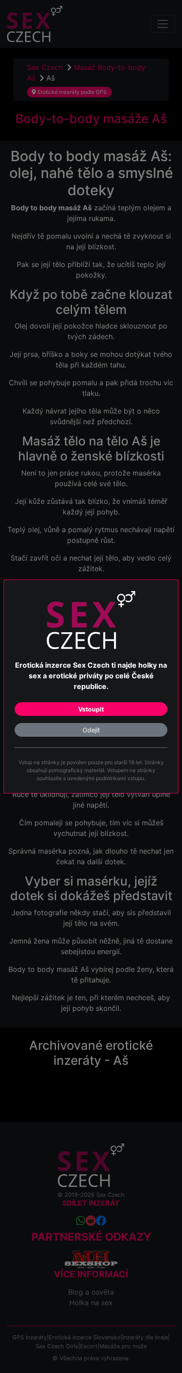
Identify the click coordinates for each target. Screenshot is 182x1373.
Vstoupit (91, 709)
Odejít (91, 730)
